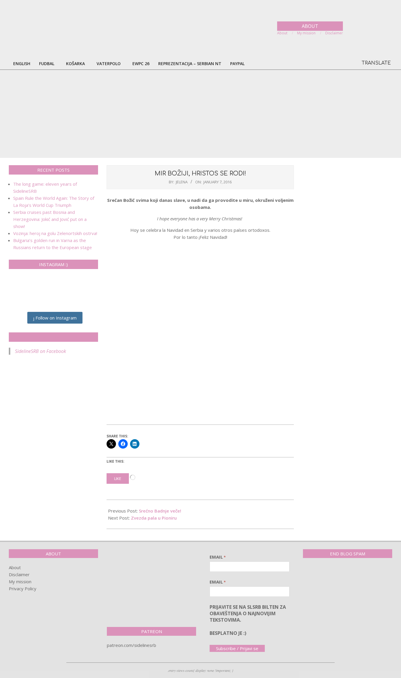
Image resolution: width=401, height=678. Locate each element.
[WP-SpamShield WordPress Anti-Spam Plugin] (323, 575)
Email (218, 557)
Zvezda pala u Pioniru (154, 518)
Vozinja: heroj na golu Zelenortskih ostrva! (55, 233)
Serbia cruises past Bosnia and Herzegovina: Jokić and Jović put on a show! (50, 219)
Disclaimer (19, 574)
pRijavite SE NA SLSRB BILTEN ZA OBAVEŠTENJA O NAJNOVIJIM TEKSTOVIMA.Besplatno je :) (248, 620)
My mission (20, 581)
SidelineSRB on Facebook (53, 337)
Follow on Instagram (55, 318)
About (15, 567)
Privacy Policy (22, 588)
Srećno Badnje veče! (160, 511)
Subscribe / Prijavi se (237, 648)
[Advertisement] (200, 114)
